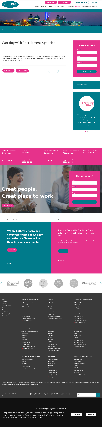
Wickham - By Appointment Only (83, 356)
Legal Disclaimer (26, 394)
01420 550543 (9, 152)
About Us (43, 6)
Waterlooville (51, 356)
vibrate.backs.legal (54, 350)
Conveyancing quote (80, 2)
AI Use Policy (42, 394)
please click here (37, 417)
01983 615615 (7, 159)
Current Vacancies (82, 84)
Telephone (79, 62)
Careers (77, 6)
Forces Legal (66, 394)
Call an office (64, 2)
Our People (70, 6)
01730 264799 (71, 152)
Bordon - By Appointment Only (30, 299)
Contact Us (95, 6)
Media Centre (86, 6)
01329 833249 (70, 160)
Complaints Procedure (15, 394)
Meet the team (8, 206)
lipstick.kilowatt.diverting (55, 318)
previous (1, 283)
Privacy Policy (34, 394)
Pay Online (95, 2)
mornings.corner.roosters (55, 377)
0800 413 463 (30, 160)
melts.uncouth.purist (80, 322)
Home (37, 6)
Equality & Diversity (57, 394)
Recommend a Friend (7, 396)
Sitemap (16, 396)
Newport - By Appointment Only (83, 299)
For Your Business (59, 6)
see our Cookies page (57, 415)
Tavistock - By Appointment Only (31, 356)
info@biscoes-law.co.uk (29, 318)
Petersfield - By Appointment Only (31, 328)
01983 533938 (50, 152)
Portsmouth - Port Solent (55, 328)
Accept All (76, 414)
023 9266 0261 (90, 151)
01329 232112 (27, 151)
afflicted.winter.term (28, 348)
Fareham (50, 299)
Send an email (51, 2)
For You (50, 6)
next (100, 283)
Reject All (91, 414)
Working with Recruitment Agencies (22, 30)
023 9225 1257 (48, 159)
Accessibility (5, 394)
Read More (12, 250)
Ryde (75, 328)
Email (78, 56)
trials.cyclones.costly (28, 320)
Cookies (49, 394)
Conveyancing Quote (7, 313)
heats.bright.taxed (80, 374)
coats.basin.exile (79, 346)
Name (78, 49)
